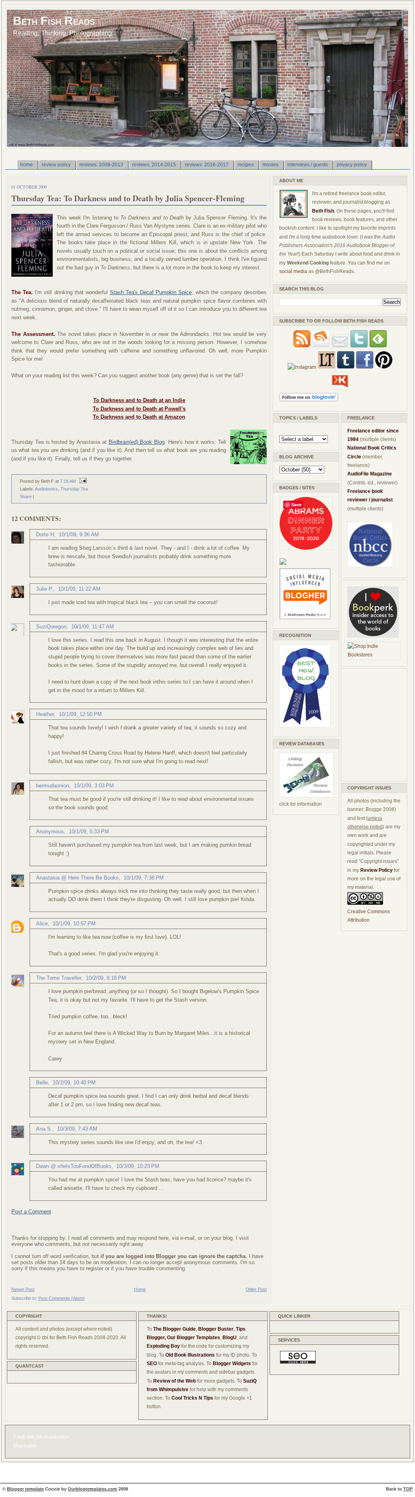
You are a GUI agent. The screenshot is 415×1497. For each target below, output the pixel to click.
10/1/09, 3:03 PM (94, 786)
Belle (42, 1083)
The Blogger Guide (174, 1329)
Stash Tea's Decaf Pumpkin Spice (151, 292)
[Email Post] (82, 481)
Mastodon (24, 1446)
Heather (45, 714)
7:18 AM (68, 481)
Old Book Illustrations (190, 1355)
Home (140, 1289)
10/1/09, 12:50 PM (80, 714)
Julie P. (44, 589)
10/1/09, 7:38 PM (144, 878)
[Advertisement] (371, 723)
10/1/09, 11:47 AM (92, 627)
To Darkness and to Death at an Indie (139, 400)
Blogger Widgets (232, 1363)
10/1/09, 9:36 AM (79, 534)
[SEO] (298, 1362)
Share (26, 496)
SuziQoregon (51, 627)
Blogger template (25, 1488)
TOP (408, 1488)
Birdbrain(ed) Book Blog (137, 442)
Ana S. (44, 1129)
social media (293, 271)
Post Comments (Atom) (62, 1298)
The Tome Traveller (58, 978)
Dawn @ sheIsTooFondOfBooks (73, 1166)
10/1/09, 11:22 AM (79, 589)
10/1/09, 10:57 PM (74, 924)
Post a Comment (31, 1212)
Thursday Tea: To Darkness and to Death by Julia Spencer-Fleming (127, 198)
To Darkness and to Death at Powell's (139, 409)
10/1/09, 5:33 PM (89, 831)
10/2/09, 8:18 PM (106, 978)
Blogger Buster (215, 1329)
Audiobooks (46, 488)
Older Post (256, 1289)
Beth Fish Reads (54, 20)
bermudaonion (52, 786)
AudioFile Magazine (369, 474)
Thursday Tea (74, 488)
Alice (42, 924)
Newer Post (22, 1289)
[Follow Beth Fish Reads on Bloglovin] (308, 400)
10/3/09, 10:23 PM (137, 1166)
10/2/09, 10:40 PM (74, 1083)
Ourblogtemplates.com (92, 1488)
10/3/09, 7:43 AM (77, 1129)
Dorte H (45, 534)
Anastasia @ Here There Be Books (77, 878)
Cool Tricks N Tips (192, 1398)
